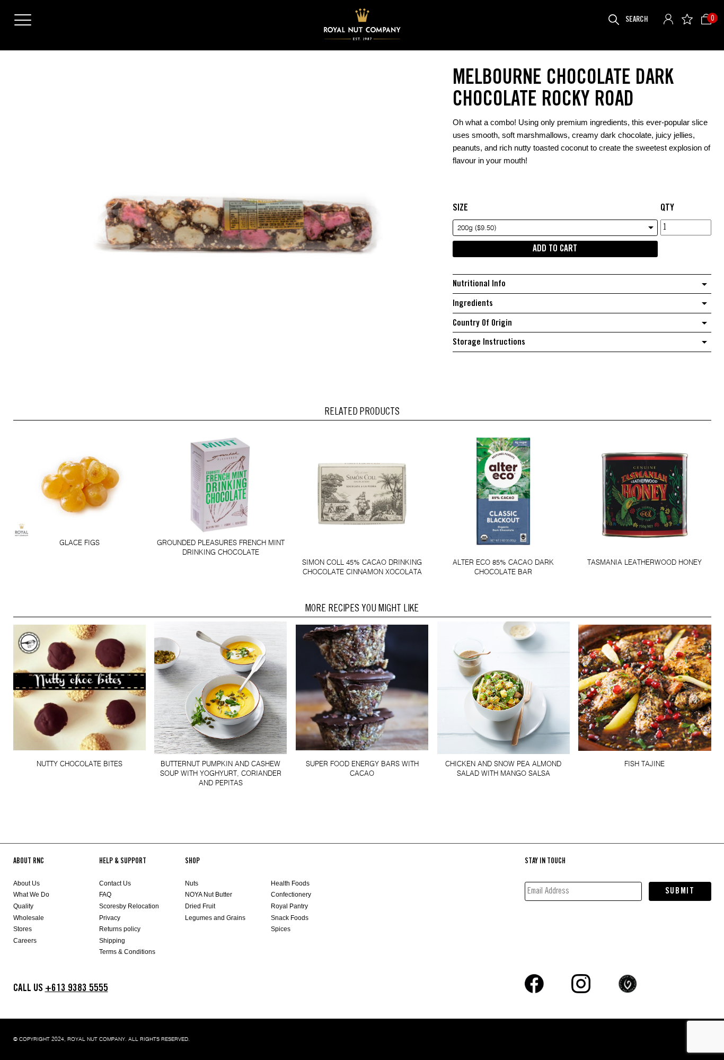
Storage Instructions (489, 342)
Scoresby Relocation (129, 906)
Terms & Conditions (127, 952)
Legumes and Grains (215, 918)
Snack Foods (289, 918)
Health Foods (290, 883)
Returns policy (119, 929)
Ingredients (473, 304)
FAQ (105, 894)
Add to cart (555, 248)
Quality (23, 906)
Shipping (112, 940)
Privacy (109, 918)
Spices (280, 929)
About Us (26, 883)
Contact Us (115, 883)
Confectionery (291, 894)
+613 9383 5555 (76, 988)
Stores (22, 929)
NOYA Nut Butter (208, 894)
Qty (667, 208)
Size (460, 208)
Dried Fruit (200, 906)
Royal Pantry (289, 906)
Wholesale (28, 918)
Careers (25, 940)
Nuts (191, 883)
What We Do (31, 894)
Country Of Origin (482, 323)
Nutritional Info (479, 284)
